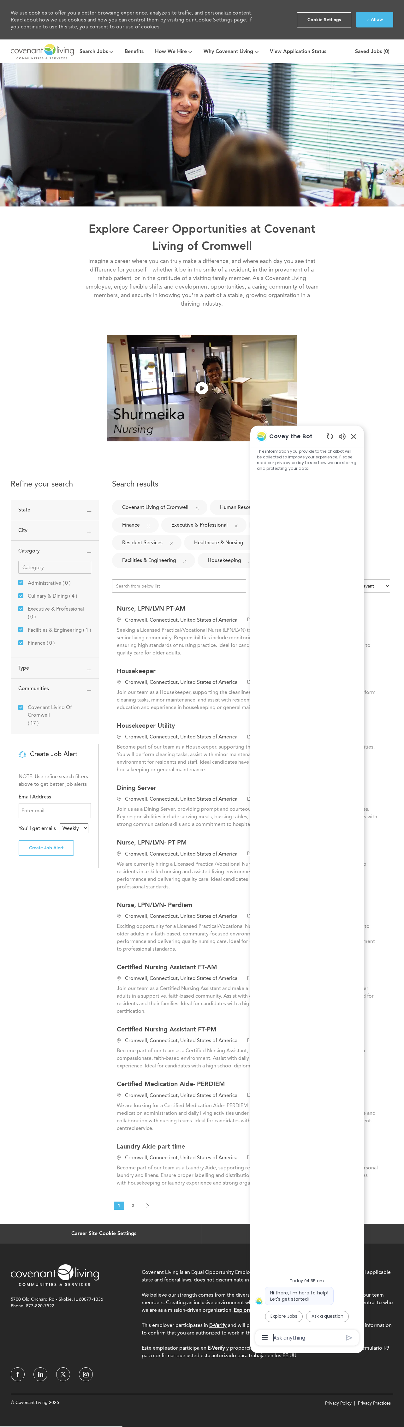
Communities (33, 688)
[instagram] (86, 1374)
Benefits (134, 51)
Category (29, 551)
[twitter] (63, 1374)
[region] (307, 886)
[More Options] (265, 1337)
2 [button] (133, 1205)
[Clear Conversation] (330, 436)
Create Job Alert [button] (46, 848)
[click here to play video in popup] (202, 388)
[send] (349, 1338)
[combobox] (74, 828)
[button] (324, 19)
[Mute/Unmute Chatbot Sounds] (342, 436)
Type (23, 668)
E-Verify (218, 1325)
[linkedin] (40, 1374)
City (22, 530)
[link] (55, 1275)
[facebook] (18, 1374)
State (24, 510)
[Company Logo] (42, 51)
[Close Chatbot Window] (354, 436)
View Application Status (298, 51)
